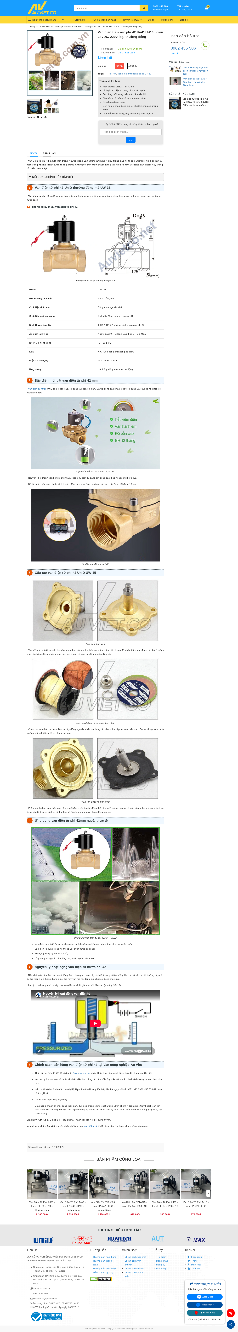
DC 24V (119, 66)
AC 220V (132, 66)
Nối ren (112, 73)
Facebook (196, 1257)
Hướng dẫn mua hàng (105, 1257)
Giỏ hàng (161, 1268)
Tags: (101, 73)
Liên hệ (184, 19)
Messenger (207, 1304)
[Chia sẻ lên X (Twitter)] (42, 117)
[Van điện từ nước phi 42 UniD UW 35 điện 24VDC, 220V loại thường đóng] (175, 103)
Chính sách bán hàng (104, 19)
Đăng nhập (162, 1260)
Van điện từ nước (37, 388)
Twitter (194, 1260)
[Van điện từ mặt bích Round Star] (81, 1240)
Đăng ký (160, 1264)
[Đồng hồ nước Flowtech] (119, 1239)
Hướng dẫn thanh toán (102, 1262)
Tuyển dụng (167, 19)
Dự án (151, 19)
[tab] (34, 153)
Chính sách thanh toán (134, 1274)
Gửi (131, 139)
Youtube (195, 1268)
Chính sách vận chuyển (133, 1262)
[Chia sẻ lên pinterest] (45, 117)
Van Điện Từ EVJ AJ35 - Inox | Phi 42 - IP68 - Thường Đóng (103, 1206)
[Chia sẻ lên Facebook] (38, 117)
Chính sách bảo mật (135, 1257)
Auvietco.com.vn (82, 1073)
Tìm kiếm (161, 1257)
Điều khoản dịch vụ (103, 1272)
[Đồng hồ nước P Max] (195, 1240)
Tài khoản (183, 6)
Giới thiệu (79, 19)
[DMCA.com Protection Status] (101, 1279)
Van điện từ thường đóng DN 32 (134, 73)
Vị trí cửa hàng (207, 1312)
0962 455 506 (160, 6)
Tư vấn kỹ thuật (131, 19)
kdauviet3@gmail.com (45, 1298)
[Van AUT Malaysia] (157, 1239)
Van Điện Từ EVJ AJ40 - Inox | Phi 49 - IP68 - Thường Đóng (73, 1206)
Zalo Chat (207, 1296)
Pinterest (196, 1264)
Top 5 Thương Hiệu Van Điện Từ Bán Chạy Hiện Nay (195, 70)
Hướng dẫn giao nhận (104, 1268)
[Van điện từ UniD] (42, 1240)
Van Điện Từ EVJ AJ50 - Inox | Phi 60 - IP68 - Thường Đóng (42, 1206)
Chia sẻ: (31, 117)
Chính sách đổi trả (134, 1268)
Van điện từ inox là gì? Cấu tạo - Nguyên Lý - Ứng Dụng (195, 81)
